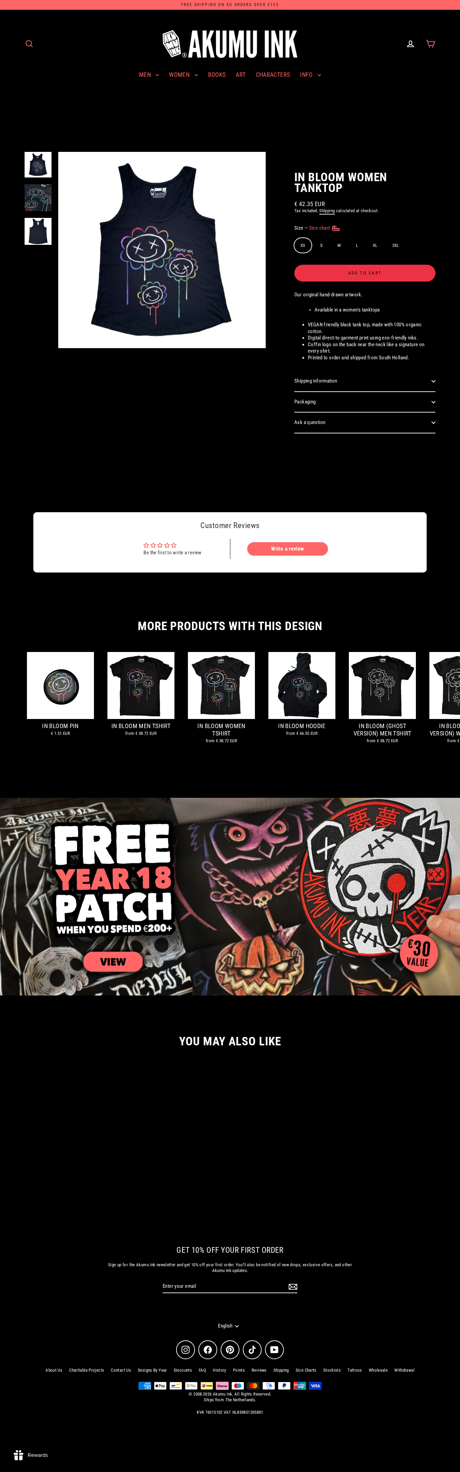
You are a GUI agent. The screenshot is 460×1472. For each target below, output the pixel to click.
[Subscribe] (292, 1286)
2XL (395, 245)
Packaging (305, 402)
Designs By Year (152, 1370)
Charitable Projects (86, 1370)
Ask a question (309, 422)
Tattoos (355, 1370)
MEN (146, 74)
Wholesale (378, 1370)
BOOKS (217, 74)
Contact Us (121, 1370)
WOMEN (180, 74)
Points (239, 1370)
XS (302, 245)
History (219, 1370)
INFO (307, 74)
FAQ (202, 1370)
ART (240, 74)
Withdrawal (404, 1370)
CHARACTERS (273, 74)
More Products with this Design (230, 626)
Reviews (259, 1370)
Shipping (327, 210)
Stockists (332, 1370)
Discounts (183, 1370)
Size (312, 228)
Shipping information (315, 381)
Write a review (287, 549)
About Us (53, 1370)
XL (375, 245)
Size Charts (306, 1370)
